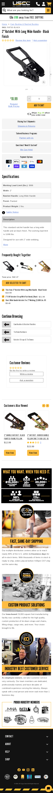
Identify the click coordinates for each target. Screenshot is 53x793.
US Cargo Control (23, 783)
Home (4, 24)
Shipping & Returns (26, 126)
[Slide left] (21, 89)
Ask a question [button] (26, 380)
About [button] (8, 744)
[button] (3, 4)
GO (48, 10)
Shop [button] (7, 759)
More (5, 245)
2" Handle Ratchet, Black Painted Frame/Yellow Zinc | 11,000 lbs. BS (14, 437)
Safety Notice (12, 212)
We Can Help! (26, 150)
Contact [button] (9, 736)
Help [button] (7, 751)
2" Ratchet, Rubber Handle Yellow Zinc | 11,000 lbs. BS (38, 437)
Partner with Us (26, 138)
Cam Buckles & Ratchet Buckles (24, 24)
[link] (22, 296)
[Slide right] (32, 89)
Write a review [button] (26, 374)
